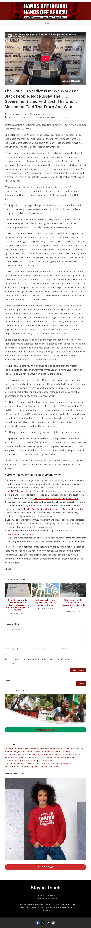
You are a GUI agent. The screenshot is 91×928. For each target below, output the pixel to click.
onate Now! (45, 729)
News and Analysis (29, 117)
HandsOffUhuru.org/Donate (20, 534)
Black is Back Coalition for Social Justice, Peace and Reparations (54, 509)
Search (7, 680)
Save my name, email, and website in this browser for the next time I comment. (40, 661)
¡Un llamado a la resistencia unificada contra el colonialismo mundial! (38, 763)
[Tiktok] (53, 923)
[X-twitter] (43, 923)
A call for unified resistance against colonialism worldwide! (32, 766)
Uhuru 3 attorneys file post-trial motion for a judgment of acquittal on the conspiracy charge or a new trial (17, 605)
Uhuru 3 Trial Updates (47, 117)
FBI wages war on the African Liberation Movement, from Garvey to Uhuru (73, 604)
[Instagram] (48, 923)
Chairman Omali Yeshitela (18, 114)
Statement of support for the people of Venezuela (29, 760)
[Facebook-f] (38, 923)
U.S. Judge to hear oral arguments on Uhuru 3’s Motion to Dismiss (45, 602)
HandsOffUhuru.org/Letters (20, 491)
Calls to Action (13, 117)
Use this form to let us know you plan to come (56, 498)
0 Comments (67, 117)
